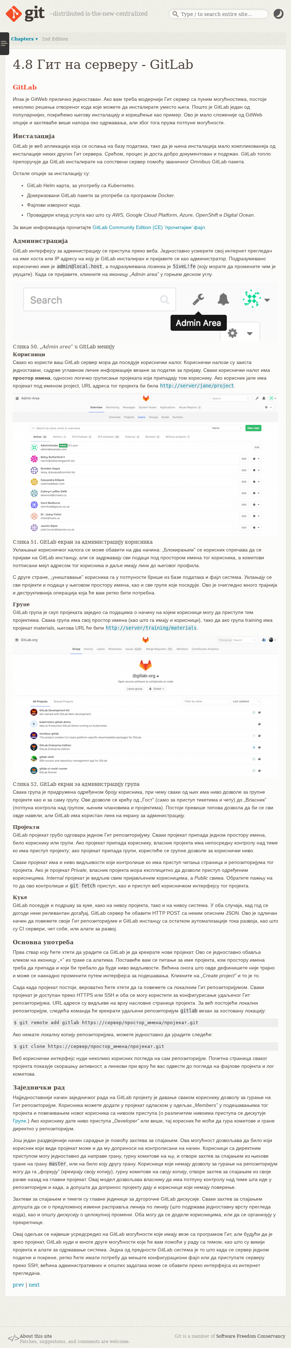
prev (18, 1285)
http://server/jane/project (197, 385)
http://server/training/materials (151, 628)
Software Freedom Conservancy (250, 1336)
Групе (19, 1121)
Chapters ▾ (24, 39)
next (34, 1285)
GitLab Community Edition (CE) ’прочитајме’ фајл (149, 227)
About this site (36, 1336)
